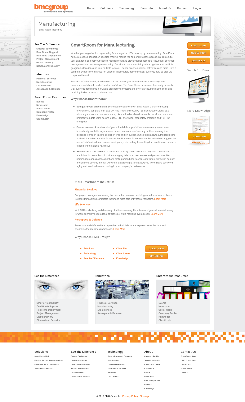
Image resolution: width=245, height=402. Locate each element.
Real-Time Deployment (48, 55)
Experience (149, 368)
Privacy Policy (130, 396)
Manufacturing (44, 82)
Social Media (43, 108)
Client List (121, 248)
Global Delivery (44, 62)
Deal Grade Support (47, 52)
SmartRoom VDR (41, 356)
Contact (182, 8)
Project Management (47, 59)
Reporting (112, 372)
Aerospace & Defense (48, 89)
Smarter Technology (47, 48)
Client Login (42, 119)
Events (40, 101)
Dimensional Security (48, 66)
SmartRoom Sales (188, 356)
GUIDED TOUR (156, 248)
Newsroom (42, 105)
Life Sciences (43, 85)
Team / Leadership (152, 360)
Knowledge (42, 115)
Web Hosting (113, 360)
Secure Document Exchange (120, 356)
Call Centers (113, 376)
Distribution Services (117, 368)
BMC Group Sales (188, 360)
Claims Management (116, 364)
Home (91, 8)
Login (197, 8)
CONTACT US (156, 256)
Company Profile (45, 112)
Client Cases (123, 253)
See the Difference (94, 258)
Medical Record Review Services (48, 360)
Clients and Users (152, 364)
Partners (148, 384)
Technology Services (43, 368)
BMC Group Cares (152, 380)
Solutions (106, 8)
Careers (184, 372)
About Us (165, 8)
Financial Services (46, 78)
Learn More (160, 198)
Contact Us (185, 364)
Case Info (146, 8)
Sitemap (144, 396)
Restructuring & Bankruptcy (46, 364)
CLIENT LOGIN (198, 45)
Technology (127, 8)
